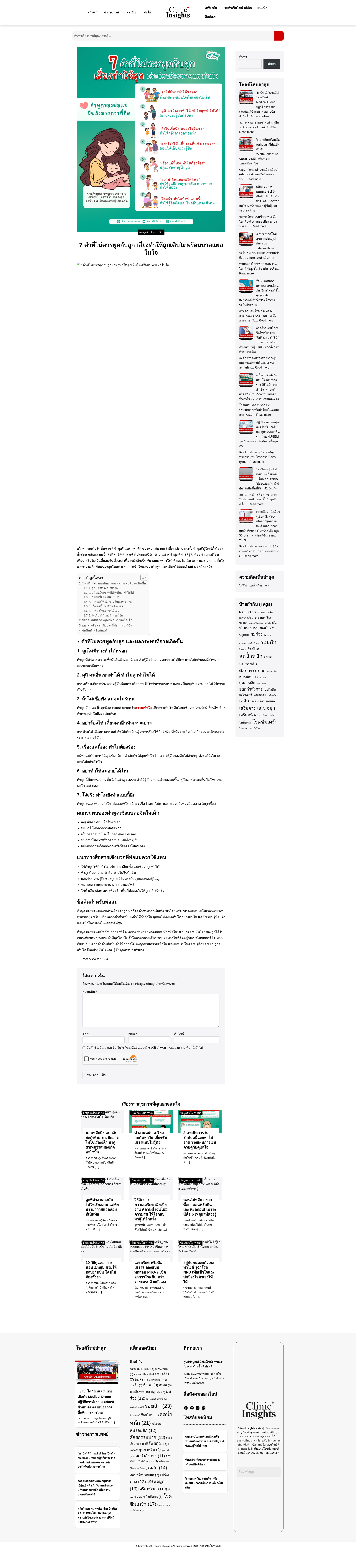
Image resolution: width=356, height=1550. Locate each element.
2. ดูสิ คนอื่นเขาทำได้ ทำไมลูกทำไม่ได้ (111, 592)
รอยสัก (268, 642)
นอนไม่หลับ (267, 628)
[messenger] (203, 1408)
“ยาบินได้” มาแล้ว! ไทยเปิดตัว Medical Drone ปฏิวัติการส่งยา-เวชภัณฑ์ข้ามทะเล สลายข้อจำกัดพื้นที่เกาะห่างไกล (96, 1401)
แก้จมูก (264, 715)
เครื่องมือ (211, 8)
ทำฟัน (254, 628)
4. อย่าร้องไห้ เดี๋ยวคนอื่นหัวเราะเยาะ (110, 601)
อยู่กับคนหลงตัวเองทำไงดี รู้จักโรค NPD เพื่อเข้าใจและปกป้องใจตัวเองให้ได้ (199, 1272)
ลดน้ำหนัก (250, 656)
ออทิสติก (270, 689)
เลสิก (244, 700)
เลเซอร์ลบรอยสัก (263, 701)
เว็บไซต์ (179, 1034)
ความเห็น (90, 991)
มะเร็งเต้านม (253, 643)
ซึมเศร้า (243, 622)
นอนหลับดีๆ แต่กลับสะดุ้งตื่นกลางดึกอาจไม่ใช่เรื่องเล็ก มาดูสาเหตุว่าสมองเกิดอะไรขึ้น (102, 1142)
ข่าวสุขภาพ (111, 12)
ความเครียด (263, 617)
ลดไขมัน (268, 657)
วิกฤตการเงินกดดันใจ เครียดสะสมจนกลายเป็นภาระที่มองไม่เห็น (204, 1483)
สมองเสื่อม (272, 671)
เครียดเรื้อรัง (273, 695)
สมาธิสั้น (246, 677)
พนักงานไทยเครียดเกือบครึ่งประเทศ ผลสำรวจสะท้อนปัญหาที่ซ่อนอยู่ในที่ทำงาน (205, 1441)
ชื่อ (86, 1034)
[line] (191, 1408)
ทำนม (244, 628)
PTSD (252, 612)
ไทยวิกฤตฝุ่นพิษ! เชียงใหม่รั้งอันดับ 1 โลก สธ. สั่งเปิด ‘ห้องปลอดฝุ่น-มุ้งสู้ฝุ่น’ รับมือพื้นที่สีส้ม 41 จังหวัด (259, 479)
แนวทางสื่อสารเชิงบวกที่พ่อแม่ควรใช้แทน (109, 625)
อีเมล (132, 1034)
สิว (256, 677)
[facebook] (186, 1408)
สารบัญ (131, 12)
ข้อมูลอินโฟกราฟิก (151, 232)
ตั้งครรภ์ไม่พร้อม (256, 623)
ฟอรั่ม (147, 12)
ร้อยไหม (254, 649)
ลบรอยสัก (248, 663)
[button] (112, 12)
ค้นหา (243, 56)
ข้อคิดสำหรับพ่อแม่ (94, 630)
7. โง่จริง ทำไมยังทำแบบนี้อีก (106, 615)
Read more (246, 132)
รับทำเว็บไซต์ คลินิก (238, 8)
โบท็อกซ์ (245, 722)
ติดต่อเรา (211, 17)
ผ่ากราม (242, 643)
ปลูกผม (244, 634)
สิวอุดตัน (263, 677)
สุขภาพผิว (261, 683)
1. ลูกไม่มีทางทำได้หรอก (103, 588)
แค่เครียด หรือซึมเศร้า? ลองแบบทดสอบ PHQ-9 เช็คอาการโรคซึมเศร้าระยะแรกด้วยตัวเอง (150, 1272)
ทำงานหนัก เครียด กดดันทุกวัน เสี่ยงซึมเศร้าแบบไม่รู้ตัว (150, 1137)
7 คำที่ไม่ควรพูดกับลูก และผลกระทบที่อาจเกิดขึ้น (114, 583)
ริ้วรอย (242, 649)
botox (242, 612)
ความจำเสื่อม (246, 617)
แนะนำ (262, 8)
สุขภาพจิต (247, 683)
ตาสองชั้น (270, 622)
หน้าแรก (92, 12)
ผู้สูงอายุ (267, 635)
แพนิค (271, 715)
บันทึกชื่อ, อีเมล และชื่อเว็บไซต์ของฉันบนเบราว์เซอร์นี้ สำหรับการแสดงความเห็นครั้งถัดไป (145, 1047)
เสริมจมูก (266, 708)
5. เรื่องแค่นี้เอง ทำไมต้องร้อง (106, 606)
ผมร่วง (256, 634)
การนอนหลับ (265, 612)
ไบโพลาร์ (258, 728)
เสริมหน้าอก (249, 715)
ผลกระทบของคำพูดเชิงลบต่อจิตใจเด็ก (107, 620)
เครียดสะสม (259, 695)
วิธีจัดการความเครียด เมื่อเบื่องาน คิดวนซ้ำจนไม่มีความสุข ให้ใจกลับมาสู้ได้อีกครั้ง (151, 1209)
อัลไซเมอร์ (245, 694)
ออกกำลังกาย (251, 689)
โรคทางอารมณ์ (246, 728)
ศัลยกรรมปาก (252, 670)
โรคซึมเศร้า (265, 722)
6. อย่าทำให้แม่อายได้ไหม (104, 610)
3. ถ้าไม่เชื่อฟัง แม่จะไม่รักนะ (106, 597)
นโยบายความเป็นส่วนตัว (207, 1546)
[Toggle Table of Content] (142, 578)
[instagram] (197, 1408)
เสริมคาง (247, 708)
